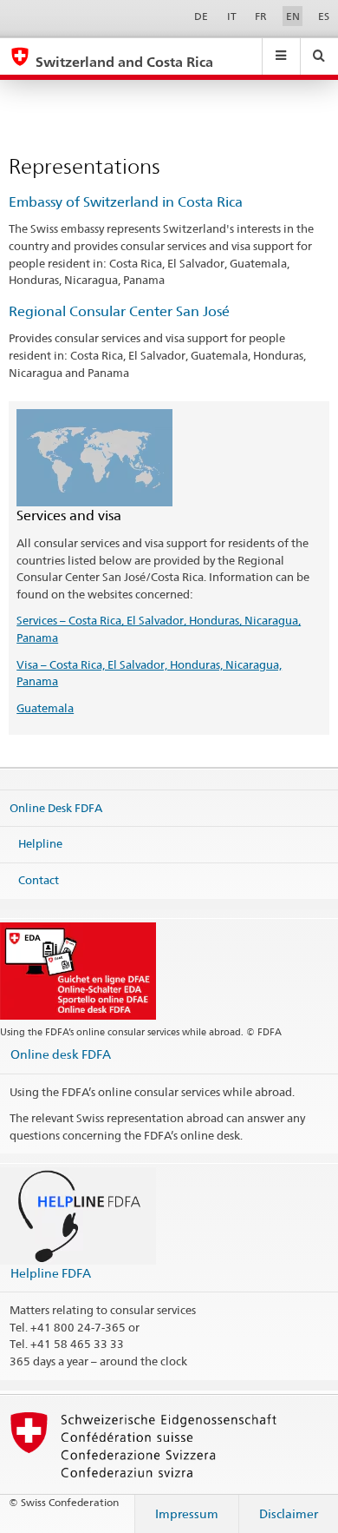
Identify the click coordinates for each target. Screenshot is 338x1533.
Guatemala (45, 708)
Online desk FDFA (60, 1054)
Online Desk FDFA (56, 807)
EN (293, 16)
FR (261, 16)
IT (232, 16)
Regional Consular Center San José (119, 311)
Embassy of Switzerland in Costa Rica (126, 202)
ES (323, 16)
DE (201, 16)
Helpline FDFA (50, 1272)
